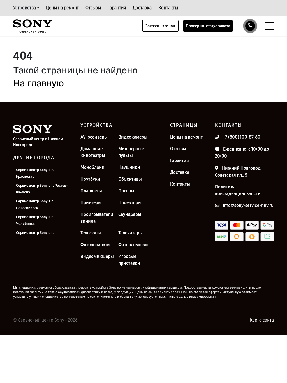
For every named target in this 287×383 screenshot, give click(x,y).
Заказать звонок (160, 26)
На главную (38, 83)
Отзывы (93, 7)
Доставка (142, 7)
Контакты (168, 7)
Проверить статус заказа (208, 26)
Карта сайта (262, 320)
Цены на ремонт (62, 7)
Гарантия (117, 7)
